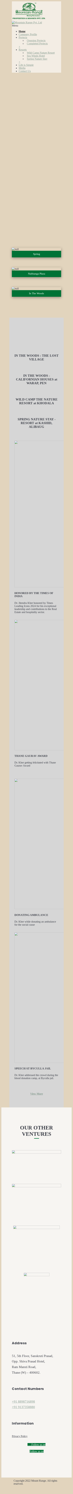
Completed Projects (37, 43)
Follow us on (38, 1444)
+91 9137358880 (23, 1407)
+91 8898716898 (23, 1401)
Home (22, 31)
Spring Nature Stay (37, 58)
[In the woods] (36, 292)
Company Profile (28, 34)
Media (22, 68)
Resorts (23, 49)
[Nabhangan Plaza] (36, 272)
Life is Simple (26, 64)
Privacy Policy (20, 1436)
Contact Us (25, 71)
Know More (19, 195)
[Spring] (36, 252)
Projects (23, 37)
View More (36, 1093)
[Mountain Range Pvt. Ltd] (29, 21)
